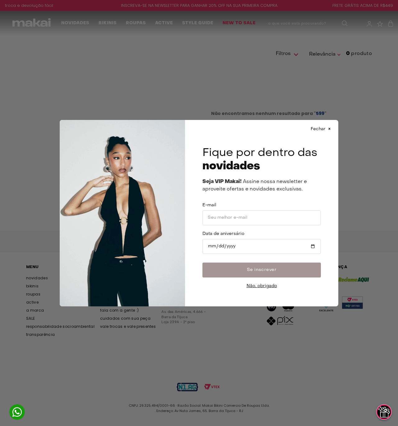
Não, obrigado (262, 286)
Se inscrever (262, 270)
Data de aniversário (223, 234)
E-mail (209, 205)
